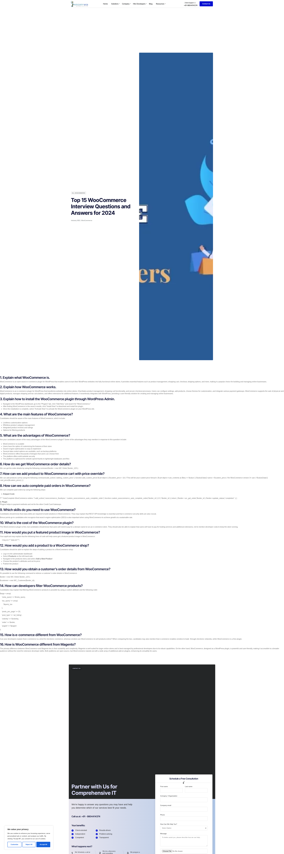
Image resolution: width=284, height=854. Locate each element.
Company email (165, 805)
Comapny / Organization (168, 796)
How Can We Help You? (168, 824)
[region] (28, 838)
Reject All (29, 844)
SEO (78, 220)
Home (105, 4)
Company (125, 4)
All (73, 193)
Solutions (114, 4)
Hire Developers (139, 4)
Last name (188, 786)
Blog (150, 4)
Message (163, 833)
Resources (160, 4)
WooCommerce (80, 193)
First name (164, 786)
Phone (162, 815)
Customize (14, 844)
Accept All (43, 844)
